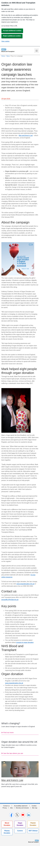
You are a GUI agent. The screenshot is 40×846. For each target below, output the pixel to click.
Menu (36, 50)
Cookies (34, 806)
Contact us (6, 806)
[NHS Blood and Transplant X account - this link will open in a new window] (17, 815)
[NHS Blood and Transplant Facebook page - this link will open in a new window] (11, 815)
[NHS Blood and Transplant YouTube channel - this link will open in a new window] (23, 815)
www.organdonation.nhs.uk (25, 584)
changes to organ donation (25, 642)
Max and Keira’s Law (26, 135)
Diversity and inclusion (22, 808)
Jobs (11, 808)
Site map (34, 808)
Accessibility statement (20, 806)
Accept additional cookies (12, 30)
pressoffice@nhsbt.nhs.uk (9, 599)
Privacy (5, 808)
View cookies (5, 41)
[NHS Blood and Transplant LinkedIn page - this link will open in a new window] (28, 815)
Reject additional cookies (12, 36)
